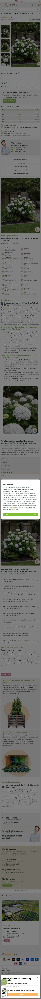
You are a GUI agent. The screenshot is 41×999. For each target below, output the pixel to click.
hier (13, 510)
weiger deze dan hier (17, 508)
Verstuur (20, 994)
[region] (20, 500)
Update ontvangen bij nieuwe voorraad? (15, 983)
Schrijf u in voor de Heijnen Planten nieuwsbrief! (20, 990)
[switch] (4, 996)
